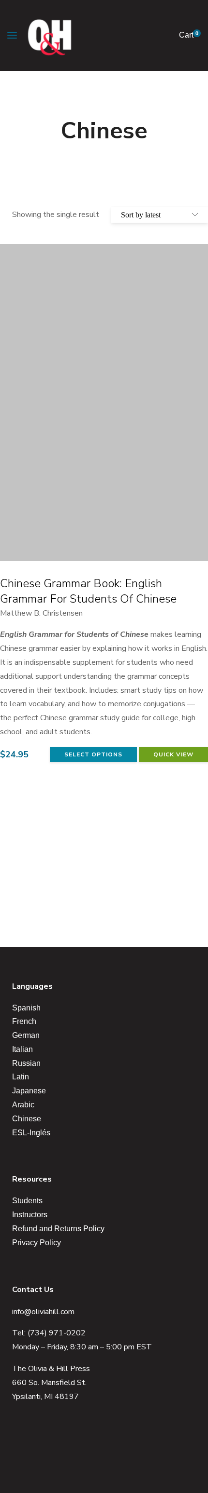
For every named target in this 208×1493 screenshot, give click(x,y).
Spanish (26, 1008)
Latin (20, 1077)
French (24, 1021)
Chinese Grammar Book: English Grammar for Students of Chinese (88, 591)
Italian (22, 1049)
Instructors (29, 1215)
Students (27, 1201)
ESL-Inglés (31, 1133)
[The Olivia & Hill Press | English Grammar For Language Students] (50, 35)
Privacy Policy (36, 1242)
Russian (26, 1063)
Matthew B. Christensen (41, 613)
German (26, 1035)
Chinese (26, 1119)
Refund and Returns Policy (58, 1228)
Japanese (29, 1091)
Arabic (23, 1105)
